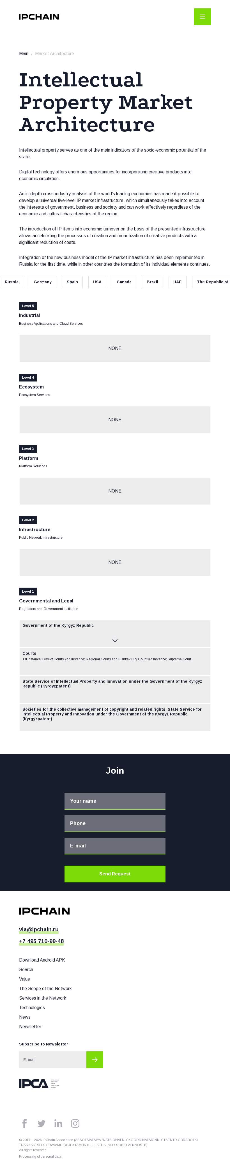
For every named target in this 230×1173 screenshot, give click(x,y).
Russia (12, 282)
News (25, 1017)
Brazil (152, 282)
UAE (177, 282)
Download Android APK (42, 960)
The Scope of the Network (45, 988)
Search (26, 969)
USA (97, 282)
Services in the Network (42, 998)
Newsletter (30, 1026)
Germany (43, 282)
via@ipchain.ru (39, 929)
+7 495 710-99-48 (41, 941)
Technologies (32, 1007)
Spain (72, 282)
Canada (124, 282)
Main (23, 53)
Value (24, 979)
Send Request (115, 873)
